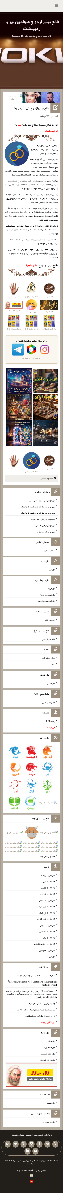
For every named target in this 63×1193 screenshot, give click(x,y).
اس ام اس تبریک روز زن (45, 531)
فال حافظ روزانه (49, 1047)
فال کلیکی (51, 683)
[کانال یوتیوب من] (35, 1151)
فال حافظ (51, 1041)
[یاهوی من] (55, 1144)
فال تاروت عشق (48, 938)
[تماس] (23, 1144)
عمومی (43, 478)
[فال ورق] (19, 433)
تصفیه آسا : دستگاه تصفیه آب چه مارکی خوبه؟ (36, 975)
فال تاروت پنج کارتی (47, 913)
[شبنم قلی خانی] (13, 98)
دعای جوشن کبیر (48, 658)
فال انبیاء (51, 569)
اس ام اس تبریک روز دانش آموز (42, 500)
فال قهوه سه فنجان (47, 595)
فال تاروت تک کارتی (47, 894)
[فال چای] (45, 433)
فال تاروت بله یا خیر (47, 950)
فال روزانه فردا (49, 1122)
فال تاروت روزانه (48, 875)
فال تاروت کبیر (49, 881)
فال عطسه (51, 1103)
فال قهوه (51, 588)
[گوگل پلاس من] (8, 1144)
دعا (53, 664)
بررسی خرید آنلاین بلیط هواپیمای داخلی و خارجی (36, 1010)
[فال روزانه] (19, 382)
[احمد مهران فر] (50, 98)
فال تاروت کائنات (48, 888)
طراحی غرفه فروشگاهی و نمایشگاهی (40, 1016)
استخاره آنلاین (49, 550)
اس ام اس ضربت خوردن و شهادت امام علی (38, 506)
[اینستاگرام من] (31, 1144)
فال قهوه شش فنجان (46, 601)
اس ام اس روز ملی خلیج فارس (43, 519)
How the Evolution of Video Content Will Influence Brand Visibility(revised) (33, 983)
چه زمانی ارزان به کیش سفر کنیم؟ (41, 1003)
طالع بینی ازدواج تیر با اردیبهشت (30, 108)
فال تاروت (51, 956)
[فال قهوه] (45, 407)
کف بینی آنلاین (49, 620)
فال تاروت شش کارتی (46, 919)
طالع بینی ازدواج (42, 265)
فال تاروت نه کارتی (47, 925)
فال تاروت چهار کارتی (46, 906)
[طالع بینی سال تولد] (31, 842)
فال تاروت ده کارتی (47, 931)
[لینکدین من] (27, 1151)
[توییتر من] (16, 1144)
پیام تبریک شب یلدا (47, 1060)
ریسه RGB (50, 721)
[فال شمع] (19, 407)
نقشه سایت (22, 1170)
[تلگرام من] (47, 1144)
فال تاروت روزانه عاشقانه (44, 944)
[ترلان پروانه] (31, 98)
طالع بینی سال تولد (47, 856)
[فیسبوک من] (39, 1144)
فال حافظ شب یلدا (48, 1054)
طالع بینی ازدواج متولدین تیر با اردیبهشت (32, 25)
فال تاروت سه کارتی (47, 900)
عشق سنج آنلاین (48, 702)
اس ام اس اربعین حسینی (45, 525)
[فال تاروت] (45, 382)
